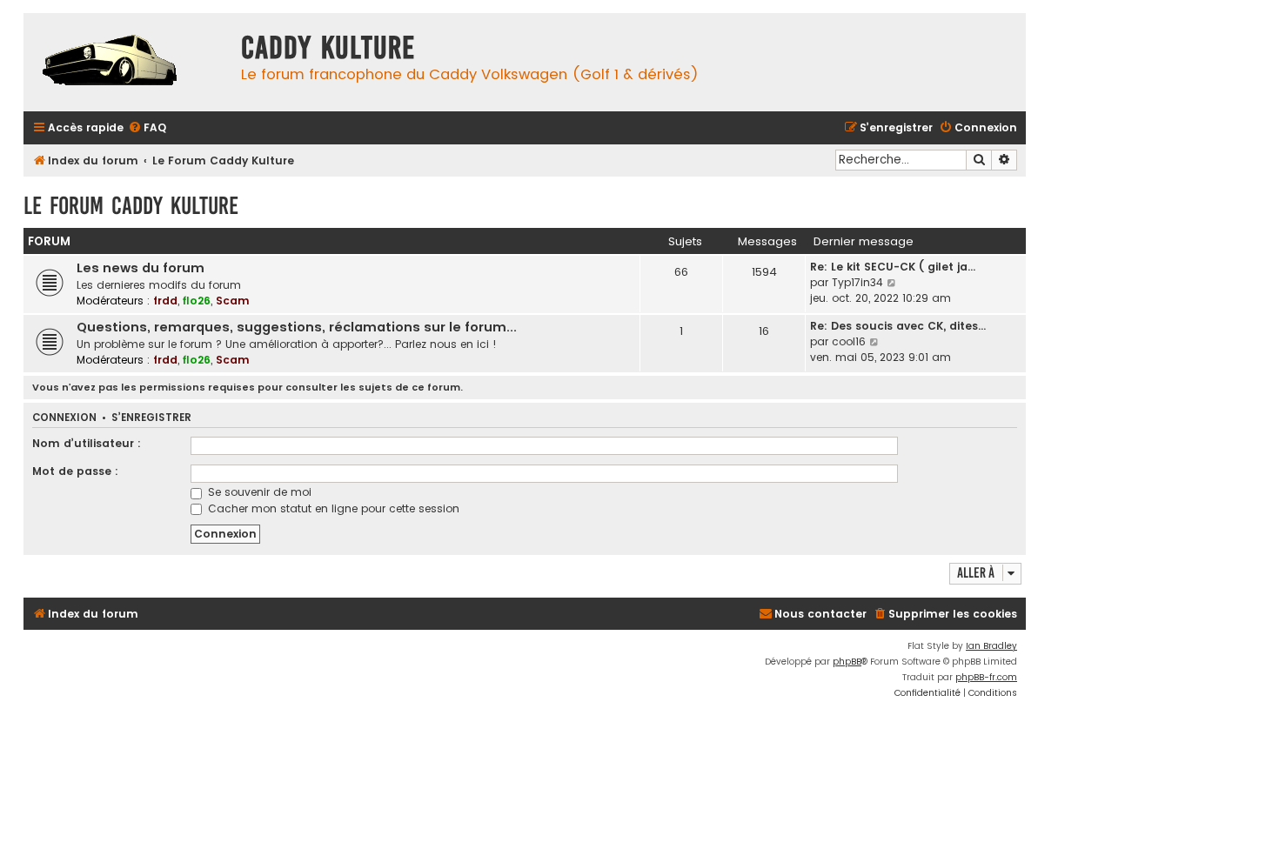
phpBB (847, 661)
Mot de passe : (75, 471)
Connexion (64, 417)
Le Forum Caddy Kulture (130, 205)
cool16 (849, 341)
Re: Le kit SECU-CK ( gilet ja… (892, 266)
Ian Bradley (991, 645)
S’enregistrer (151, 417)
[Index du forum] (128, 62)
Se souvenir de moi (257, 492)
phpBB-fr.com (986, 677)
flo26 (197, 300)
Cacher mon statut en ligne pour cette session (331, 508)
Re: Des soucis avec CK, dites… (898, 325)
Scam (233, 300)
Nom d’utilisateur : (86, 443)
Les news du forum (140, 268)
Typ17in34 (857, 282)
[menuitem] (147, 128)
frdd (165, 300)
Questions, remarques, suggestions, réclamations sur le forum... (297, 327)
